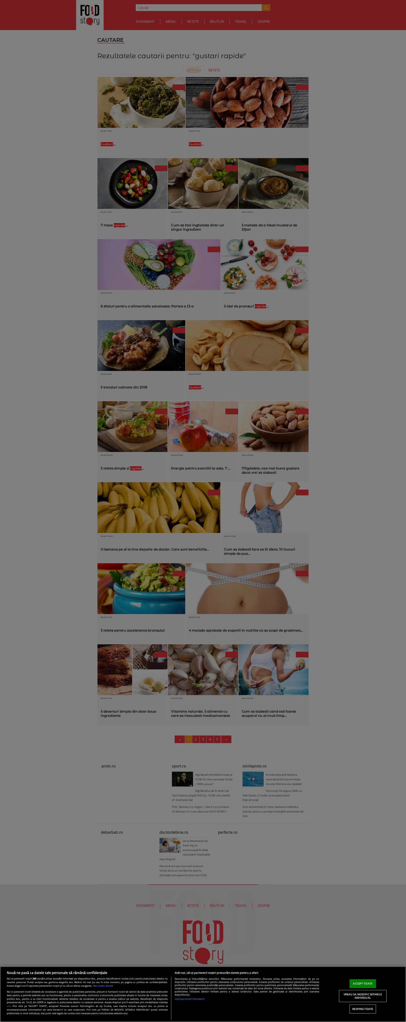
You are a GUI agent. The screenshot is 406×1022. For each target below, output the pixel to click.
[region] (203, 994)
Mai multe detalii (103, 985)
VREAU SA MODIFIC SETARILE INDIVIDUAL (363, 996)
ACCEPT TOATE (362, 983)
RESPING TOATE (362, 1009)
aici (9, 1006)
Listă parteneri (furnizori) (189, 998)
